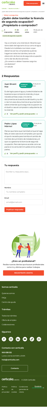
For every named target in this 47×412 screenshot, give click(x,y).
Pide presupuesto (32, 3)
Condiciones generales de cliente (23, 389)
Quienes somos (8, 293)
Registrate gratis (23, 273)
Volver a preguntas (11, 15)
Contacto (15, 368)
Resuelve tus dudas (13, 8)
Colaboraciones (8, 325)
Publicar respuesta (14, 210)
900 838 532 (7, 352)
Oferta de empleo (9, 320)
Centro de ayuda (9, 302)
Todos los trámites (9, 316)
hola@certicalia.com (10, 360)
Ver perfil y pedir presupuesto (23, 114)
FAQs (4, 298)
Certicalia (4, 8)
